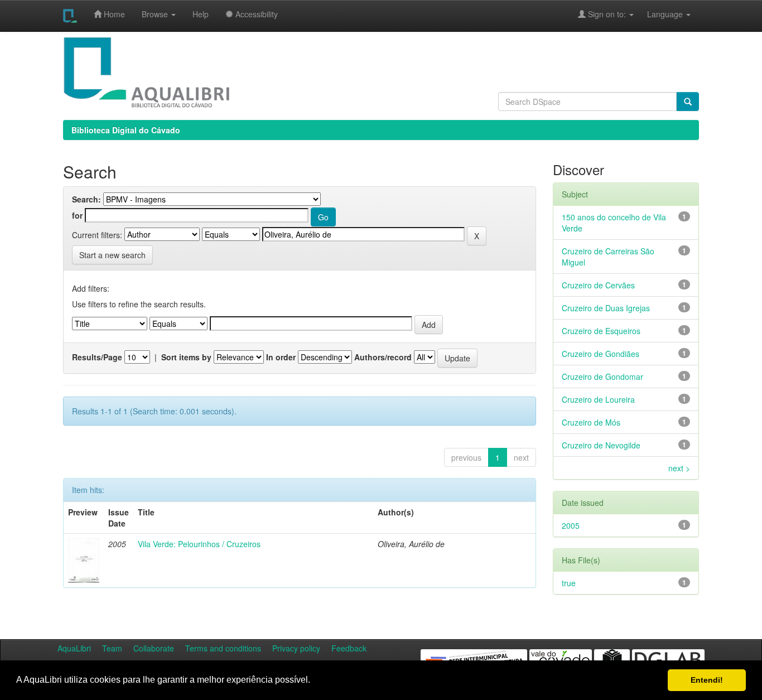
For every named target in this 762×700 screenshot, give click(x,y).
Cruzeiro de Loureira (598, 399)
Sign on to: (607, 14)
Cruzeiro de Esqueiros (601, 330)
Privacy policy (296, 648)
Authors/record (383, 357)
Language (659, 14)
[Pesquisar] (688, 101)
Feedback (348, 648)
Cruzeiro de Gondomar (602, 376)
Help (200, 14)
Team (112, 648)
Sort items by (186, 357)
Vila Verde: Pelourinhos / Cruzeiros (199, 543)
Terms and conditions (223, 648)
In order (281, 357)
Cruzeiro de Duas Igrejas (606, 307)
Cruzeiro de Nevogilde (601, 445)
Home (113, 14)
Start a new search (112, 254)
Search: (86, 199)
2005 (571, 525)
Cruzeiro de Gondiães (600, 353)
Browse (156, 14)
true (569, 582)
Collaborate (153, 648)
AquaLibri (74, 648)
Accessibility (255, 14)
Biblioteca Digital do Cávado (125, 130)
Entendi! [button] (707, 679)
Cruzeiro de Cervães (598, 285)
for (77, 215)
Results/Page (97, 357)
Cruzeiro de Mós (591, 422)
